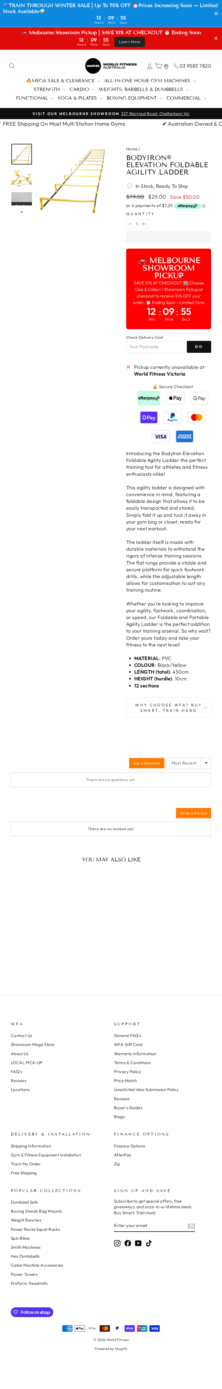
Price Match (125, 1080)
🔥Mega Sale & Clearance (61, 81)
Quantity (140, 213)
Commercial (184, 98)
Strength (47, 89)
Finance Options (129, 1146)
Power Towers (24, 1274)
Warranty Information (135, 1053)
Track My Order (26, 1163)
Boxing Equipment (132, 98)
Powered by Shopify (111, 1348)
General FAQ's (127, 1035)
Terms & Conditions (132, 1062)
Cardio (80, 89)
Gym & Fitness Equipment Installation (46, 1155)
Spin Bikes (20, 1238)
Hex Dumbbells (25, 1256)
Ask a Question (146, 763)
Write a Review (193, 813)
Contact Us (21, 1035)
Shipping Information (31, 1146)
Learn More (130, 41)
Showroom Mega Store (32, 1044)
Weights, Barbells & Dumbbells (142, 89)
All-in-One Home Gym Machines (148, 81)
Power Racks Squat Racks (35, 1229)
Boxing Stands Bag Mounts (36, 1211)
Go (199, 346)
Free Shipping (24, 1172)
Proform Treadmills (29, 1283)
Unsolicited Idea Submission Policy (146, 1089)
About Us (19, 1053)
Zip (117, 1163)
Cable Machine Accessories (37, 1265)
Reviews (18, 1080)
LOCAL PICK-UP (27, 1062)
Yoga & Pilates (78, 98)
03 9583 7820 (195, 66)
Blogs (119, 1116)
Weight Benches (26, 1220)
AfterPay (123, 1155)
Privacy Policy (127, 1071)
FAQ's (16, 1071)
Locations (20, 1089)
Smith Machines (25, 1247)
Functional (33, 98)
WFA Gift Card (128, 1044)
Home (132, 148)
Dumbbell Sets (24, 1202)
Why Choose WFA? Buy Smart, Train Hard (168, 708)
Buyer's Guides (128, 1107)
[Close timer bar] (216, 13)
